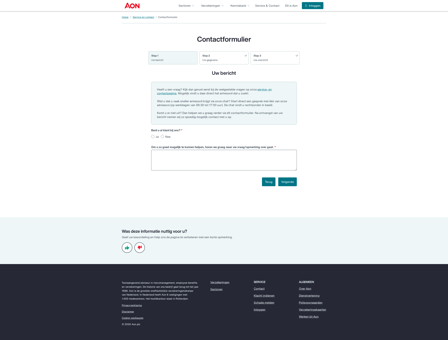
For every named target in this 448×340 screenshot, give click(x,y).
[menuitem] (132, 5)
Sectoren (216, 289)
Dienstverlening (309, 295)
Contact (259, 288)
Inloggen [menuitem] (315, 5)
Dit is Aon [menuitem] (291, 5)
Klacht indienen (264, 295)
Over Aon (305, 288)
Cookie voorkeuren (132, 318)
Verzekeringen (219, 282)
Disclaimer (128, 311)
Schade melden (264, 302)
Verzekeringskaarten (312, 309)
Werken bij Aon (309, 316)
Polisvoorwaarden (311, 302)
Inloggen (259, 309)
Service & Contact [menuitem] (267, 5)
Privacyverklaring (132, 305)
